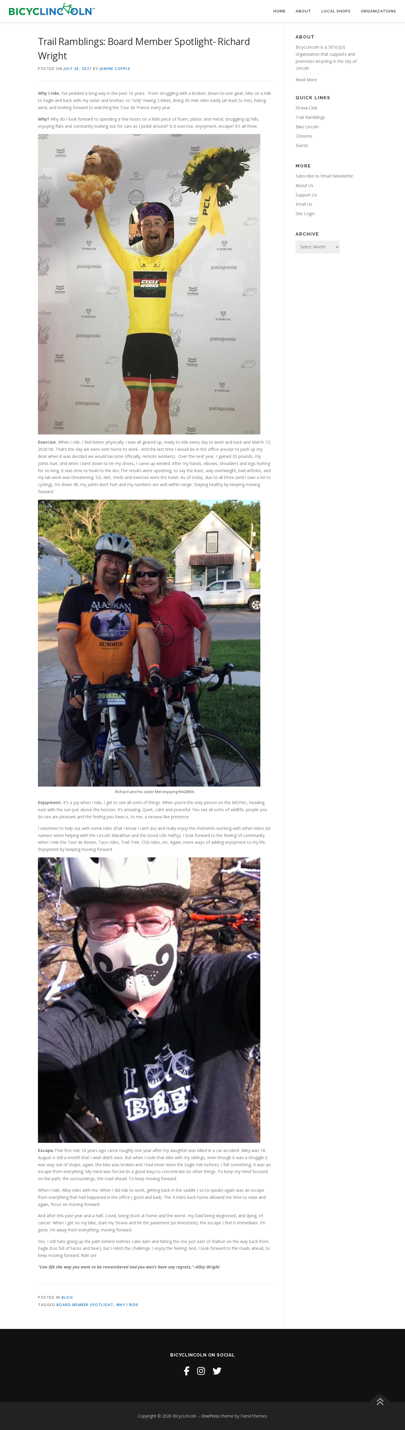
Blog (67, 1297)
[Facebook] (186, 1371)
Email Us (304, 204)
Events (302, 145)
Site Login (305, 213)
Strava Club (306, 108)
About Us (304, 185)
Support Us (306, 195)
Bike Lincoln (307, 127)
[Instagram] (201, 1371)
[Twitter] (217, 1371)
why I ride (127, 1304)
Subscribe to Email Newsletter (324, 176)
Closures (304, 136)
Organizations (378, 11)
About (303, 11)
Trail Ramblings (310, 117)
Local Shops (336, 11)
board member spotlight (85, 1304)
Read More (306, 79)
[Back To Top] (379, 1402)
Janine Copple (115, 68)
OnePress (210, 1416)
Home (279, 11)
